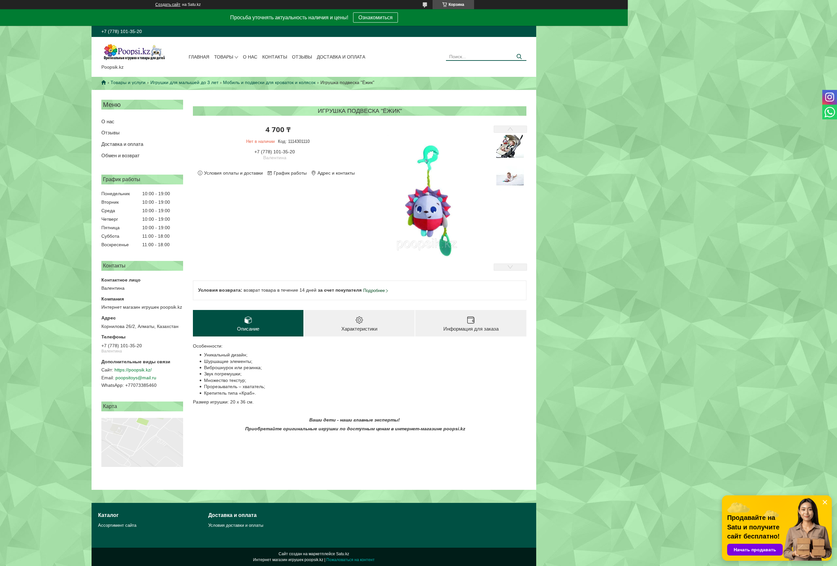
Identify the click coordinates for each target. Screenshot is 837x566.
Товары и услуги (128, 82)
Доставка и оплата (341, 57)
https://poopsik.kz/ (133, 369)
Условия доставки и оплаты (235, 525)
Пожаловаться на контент (350, 559)
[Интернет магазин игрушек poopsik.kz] (134, 52)
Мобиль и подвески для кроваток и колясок (269, 82)
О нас (250, 57)
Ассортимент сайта (117, 525)
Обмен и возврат (120, 155)
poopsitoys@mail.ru (135, 377)
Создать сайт (167, 4)
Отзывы (302, 57)
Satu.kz (342, 554)
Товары (223, 57)
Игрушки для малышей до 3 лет (184, 82)
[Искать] (519, 57)
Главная (199, 57)
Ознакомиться (375, 17)
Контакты (274, 57)
